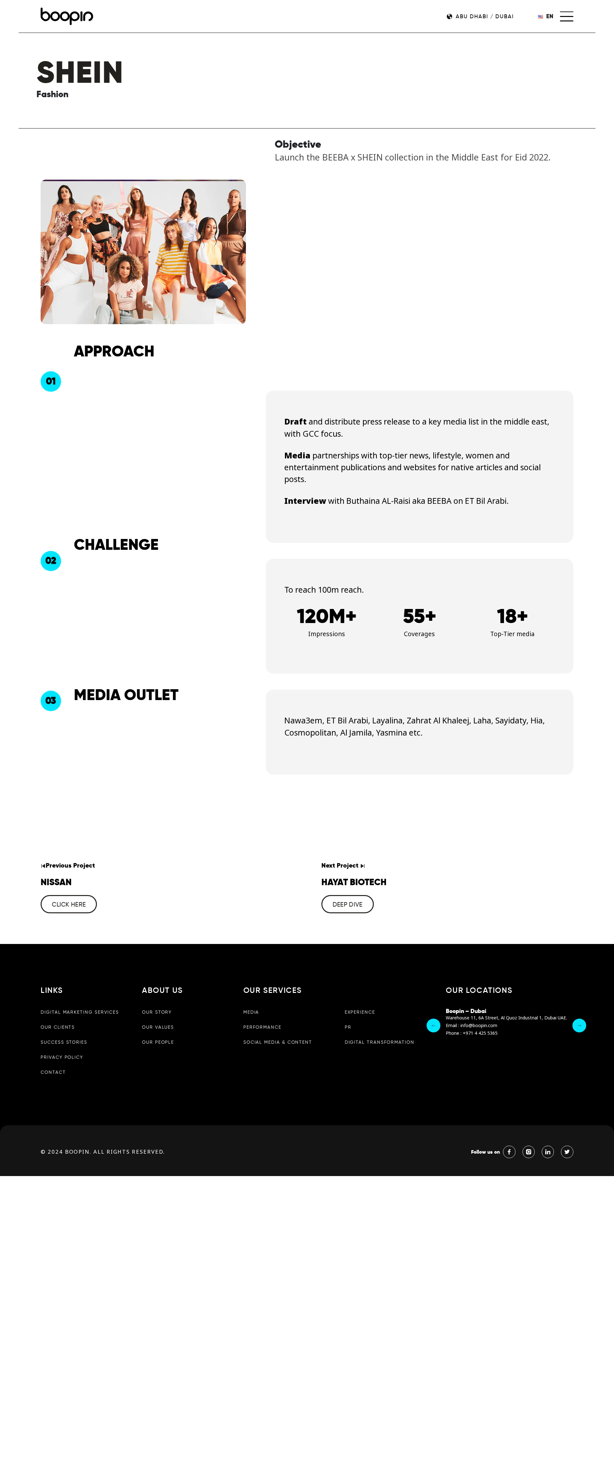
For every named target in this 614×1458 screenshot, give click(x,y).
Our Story (157, 1012)
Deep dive (348, 904)
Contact (53, 1072)
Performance (262, 1027)
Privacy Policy (62, 1057)
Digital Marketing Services (80, 1012)
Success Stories (64, 1042)
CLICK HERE (69, 904)
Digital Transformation (379, 1042)
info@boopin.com (478, 1025)
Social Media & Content (277, 1042)
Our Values (158, 1027)
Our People (158, 1042)
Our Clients (58, 1027)
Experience (360, 1012)
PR (348, 1027)
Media (251, 1012)
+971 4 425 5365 (480, 1033)
